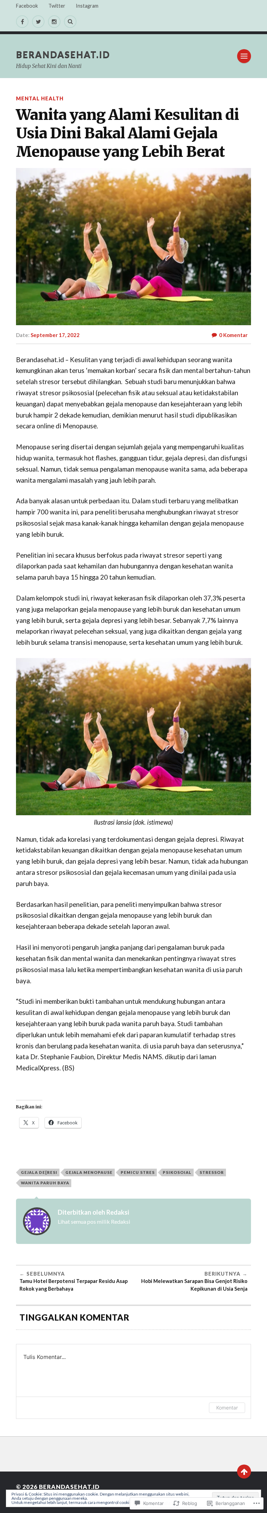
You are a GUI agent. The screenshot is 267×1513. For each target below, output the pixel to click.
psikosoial (177, 1172)
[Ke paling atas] (244, 1471)
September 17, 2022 (55, 335)
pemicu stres (138, 1172)
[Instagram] (54, 21)
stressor (212, 1172)
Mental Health (40, 98)
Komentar (227, 1408)
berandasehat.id (63, 54)
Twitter (56, 6)
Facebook (27, 6)
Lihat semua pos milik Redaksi (94, 1221)
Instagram (87, 6)
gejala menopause (89, 1172)
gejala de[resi (39, 1172)
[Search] (70, 21)
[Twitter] (38, 21)
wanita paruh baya (45, 1182)
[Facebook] (22, 21)
